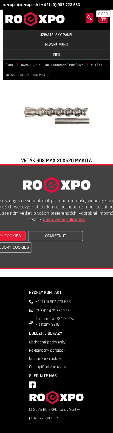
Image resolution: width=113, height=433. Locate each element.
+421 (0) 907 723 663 (60, 5)
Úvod (9, 65)
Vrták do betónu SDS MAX (25, 75)
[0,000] (103, 21)
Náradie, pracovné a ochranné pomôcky (52, 65)
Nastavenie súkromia (64, 219)
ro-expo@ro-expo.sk (20, 5)
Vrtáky (96, 65)
